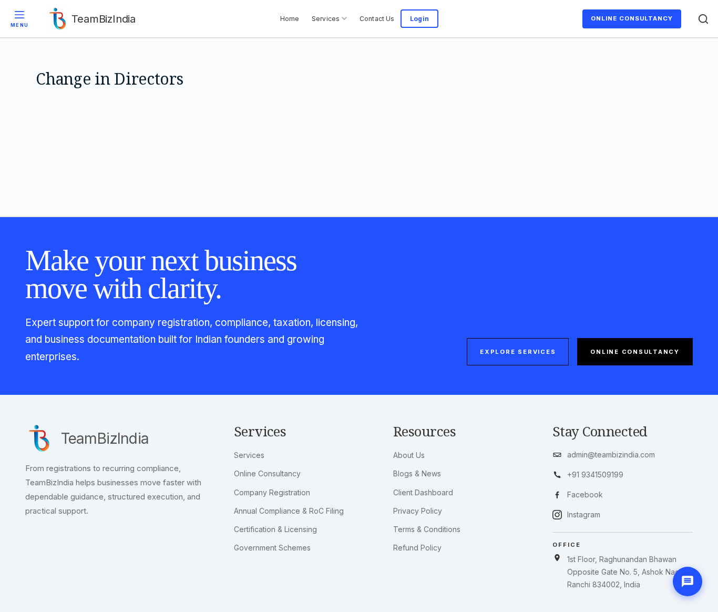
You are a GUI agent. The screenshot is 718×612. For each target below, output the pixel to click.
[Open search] (703, 18)
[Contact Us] (687, 581)
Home (289, 19)
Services (326, 19)
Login (419, 19)
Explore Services (518, 351)
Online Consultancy (632, 18)
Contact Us (377, 19)
